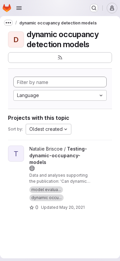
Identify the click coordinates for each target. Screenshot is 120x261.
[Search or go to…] (94, 8)
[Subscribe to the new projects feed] (60, 57)
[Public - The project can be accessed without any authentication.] (32, 168)
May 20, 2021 (72, 207)
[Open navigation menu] (19, 8)
